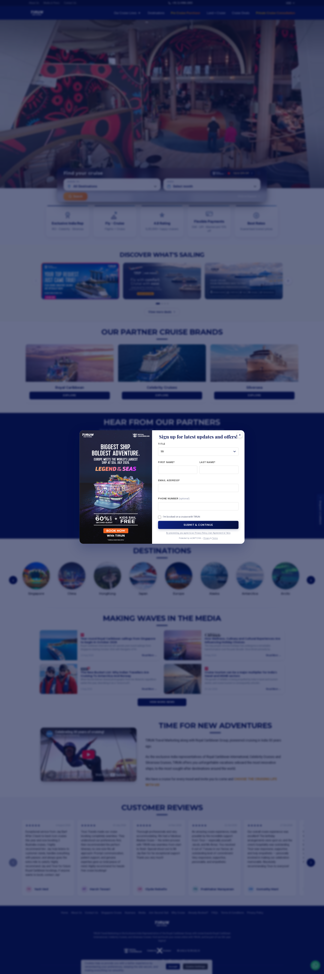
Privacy (206, 538)
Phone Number (174, 498)
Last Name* (207, 462)
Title (161, 443)
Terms (215, 538)
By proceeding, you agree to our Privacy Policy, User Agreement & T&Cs (198, 533)
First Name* (166, 462)
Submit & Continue (198, 525)
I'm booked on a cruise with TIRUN (181, 516)
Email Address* (169, 480)
